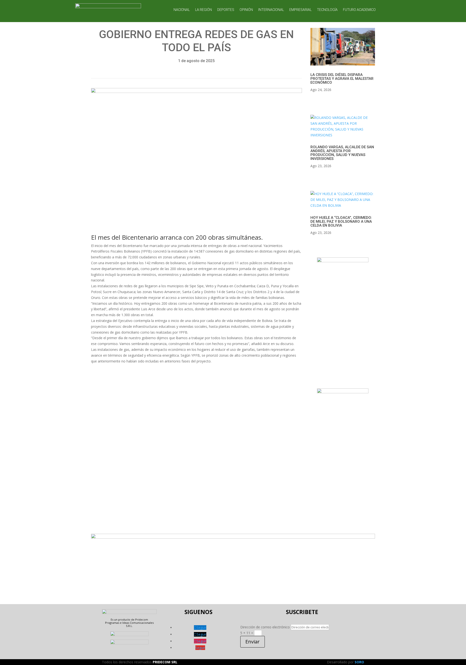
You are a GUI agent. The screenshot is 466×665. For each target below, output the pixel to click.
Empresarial (300, 10)
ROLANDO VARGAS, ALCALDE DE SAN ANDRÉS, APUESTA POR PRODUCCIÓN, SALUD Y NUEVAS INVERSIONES (342, 153)
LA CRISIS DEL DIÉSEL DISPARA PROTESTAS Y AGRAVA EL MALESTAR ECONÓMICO (342, 79)
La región (203, 10)
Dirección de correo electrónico (265, 627)
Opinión (246, 10)
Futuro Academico (359, 10)
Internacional (271, 10)
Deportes (225, 10)
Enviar (252, 641)
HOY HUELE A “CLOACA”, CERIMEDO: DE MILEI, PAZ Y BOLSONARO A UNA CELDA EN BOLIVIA (341, 221)
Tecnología (327, 10)
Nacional (182, 10)
